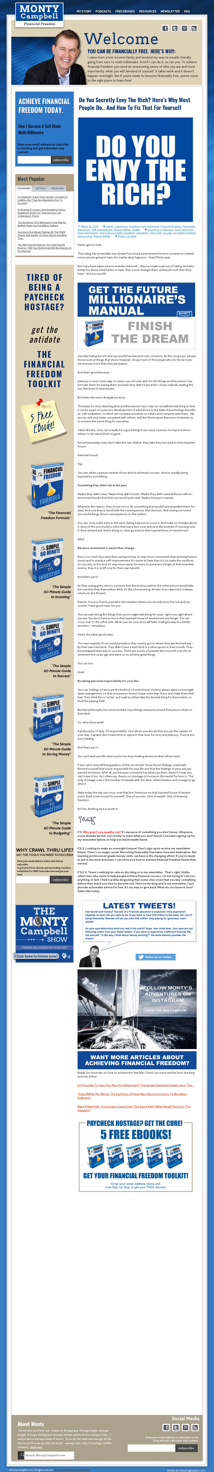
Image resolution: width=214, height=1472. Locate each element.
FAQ (187, 11)
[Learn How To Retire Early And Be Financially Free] (39, 15)
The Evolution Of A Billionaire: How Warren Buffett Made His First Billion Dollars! (42, 224)
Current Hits (23, 188)
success (167, 232)
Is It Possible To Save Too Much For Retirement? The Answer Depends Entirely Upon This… (136, 1085)
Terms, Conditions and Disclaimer (72, 1469)
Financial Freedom (170, 226)
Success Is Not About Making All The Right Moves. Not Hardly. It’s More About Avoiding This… (42, 235)
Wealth (136, 229)
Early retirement (150, 226)
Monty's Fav (58, 188)
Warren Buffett (122, 229)
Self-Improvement (102, 229)
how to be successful (111, 232)
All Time (40, 188)
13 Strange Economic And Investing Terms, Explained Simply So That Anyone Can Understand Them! (42, 212)
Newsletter (170, 11)
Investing (129, 232)
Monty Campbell (127, 236)
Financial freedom (88, 232)
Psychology (189, 226)
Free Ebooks (125, 11)
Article (109, 226)
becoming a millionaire (161, 229)
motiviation (141, 232)
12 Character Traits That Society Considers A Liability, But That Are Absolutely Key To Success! (43, 200)
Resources (147, 11)
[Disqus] (137, 1250)
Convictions (121, 226)
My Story (84, 11)
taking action (85, 236)
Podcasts (103, 11)
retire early (156, 232)
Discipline (134, 226)
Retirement (84, 229)
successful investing (184, 232)
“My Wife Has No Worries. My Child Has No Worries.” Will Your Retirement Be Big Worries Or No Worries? (45, 248)
